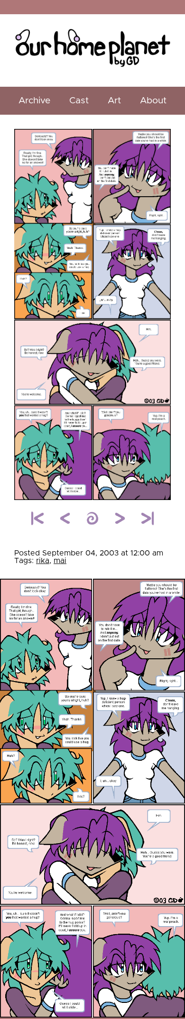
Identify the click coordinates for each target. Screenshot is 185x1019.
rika (42, 560)
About (153, 100)
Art (114, 100)
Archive (34, 100)
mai (60, 560)
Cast (79, 100)
